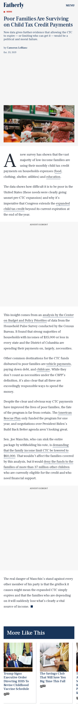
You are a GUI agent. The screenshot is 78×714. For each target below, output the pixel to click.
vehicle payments (58, 364)
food (58, 171)
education (53, 177)
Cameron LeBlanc (17, 47)
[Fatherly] (14, 5)
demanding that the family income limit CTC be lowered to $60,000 (36, 450)
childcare (43, 369)
